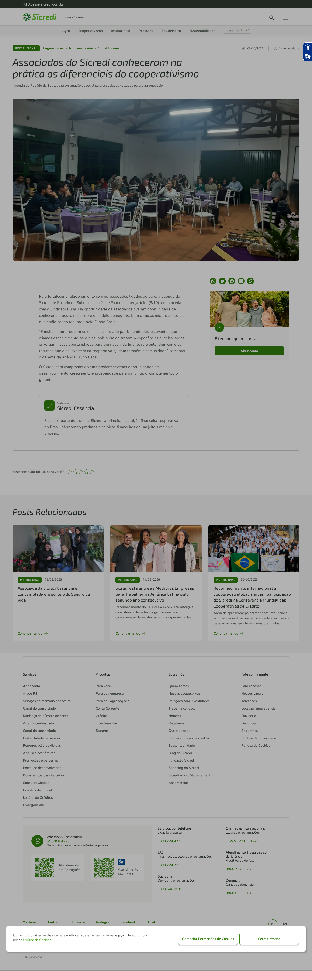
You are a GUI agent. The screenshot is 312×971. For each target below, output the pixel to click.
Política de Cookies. (37, 940)
